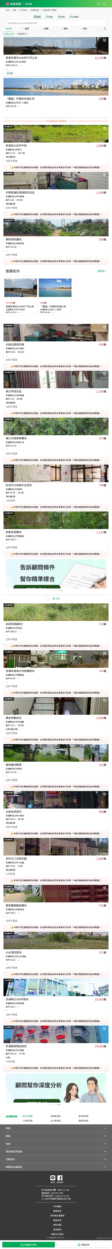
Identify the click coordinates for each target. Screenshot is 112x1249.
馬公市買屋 (27, 1116)
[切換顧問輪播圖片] (50, 590)
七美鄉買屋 (27, 1120)
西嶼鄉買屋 (55, 1116)
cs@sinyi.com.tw (62, 1195)
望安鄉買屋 (83, 1116)
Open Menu (104, 4)
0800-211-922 (63, 1190)
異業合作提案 (57, 1234)
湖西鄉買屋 (83, 1120)
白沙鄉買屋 (55, 1120)
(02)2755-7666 (57, 1193)
